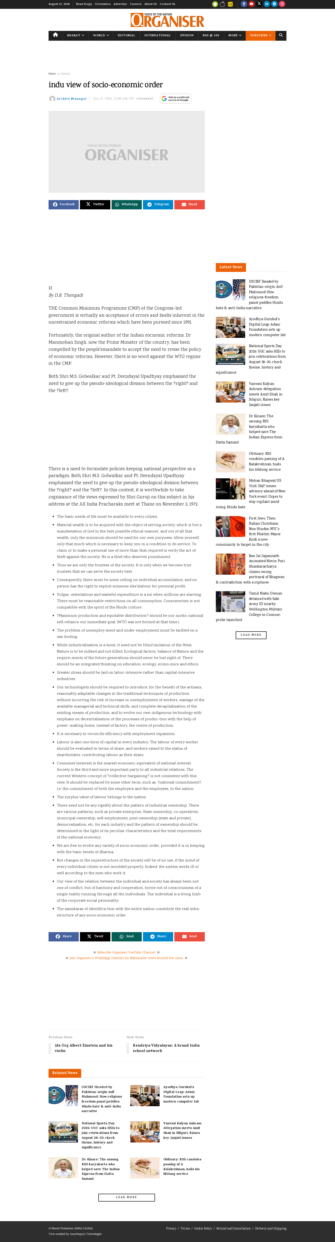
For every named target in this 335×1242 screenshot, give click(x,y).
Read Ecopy (84, 4)
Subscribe (259, 35)
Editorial (126, 35)
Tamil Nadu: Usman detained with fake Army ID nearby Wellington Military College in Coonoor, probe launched (249, 607)
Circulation (103, 4)
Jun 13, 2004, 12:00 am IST (113, 99)
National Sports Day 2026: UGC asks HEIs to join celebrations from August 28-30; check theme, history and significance (100, 1136)
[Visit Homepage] (167, 20)
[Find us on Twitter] (259, 4)
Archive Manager (72, 98)
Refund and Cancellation (233, 1229)
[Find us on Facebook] (244, 4)
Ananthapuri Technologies (86, 1234)
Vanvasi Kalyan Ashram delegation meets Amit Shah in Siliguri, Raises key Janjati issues (182, 1131)
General (65, 74)
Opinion (187, 35)
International (157, 35)
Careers (136, 4)
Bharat (73, 35)
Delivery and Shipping (270, 1229)
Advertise (120, 4)
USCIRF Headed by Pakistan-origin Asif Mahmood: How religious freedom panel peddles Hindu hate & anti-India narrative (102, 1099)
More (233, 35)
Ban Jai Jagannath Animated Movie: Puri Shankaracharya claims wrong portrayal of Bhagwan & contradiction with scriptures (250, 569)
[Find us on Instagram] (282, 4)
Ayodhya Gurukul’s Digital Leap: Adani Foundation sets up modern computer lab (181, 1095)
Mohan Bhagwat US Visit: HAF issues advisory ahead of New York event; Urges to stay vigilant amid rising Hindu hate (251, 494)
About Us (150, 4)
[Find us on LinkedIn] (267, 4)
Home (52, 74)
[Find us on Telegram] (274, 4)
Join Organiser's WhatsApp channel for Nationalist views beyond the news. (126, 958)
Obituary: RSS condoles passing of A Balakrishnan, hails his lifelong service (182, 1167)
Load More (126, 1197)
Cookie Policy (203, 1229)
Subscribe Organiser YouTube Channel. (126, 952)
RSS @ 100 (211, 35)
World (99, 35)
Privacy (171, 1229)
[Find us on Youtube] (251, 4)
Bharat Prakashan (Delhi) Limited (72, 1229)
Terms (185, 1229)
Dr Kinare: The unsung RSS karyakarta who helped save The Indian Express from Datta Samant (101, 1169)
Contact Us (167, 4)
